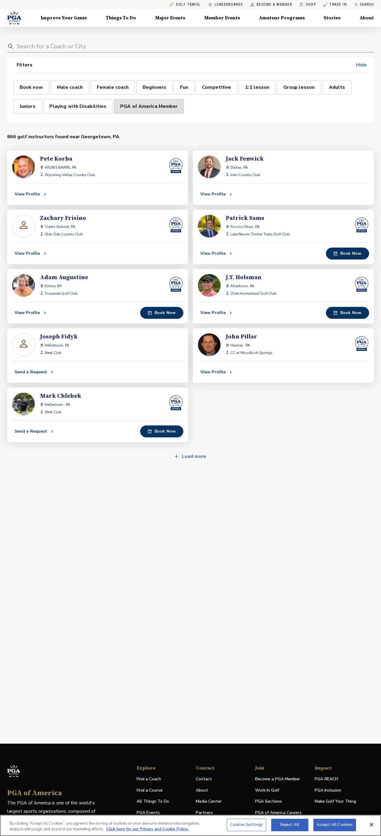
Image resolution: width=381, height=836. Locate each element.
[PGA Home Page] (14, 18)
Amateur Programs (282, 18)
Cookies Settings (246, 824)
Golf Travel (188, 5)
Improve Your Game (63, 18)
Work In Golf (267, 790)
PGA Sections (268, 801)
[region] (190, 825)
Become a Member (274, 5)
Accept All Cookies (335, 824)
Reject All (289, 824)
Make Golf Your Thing (335, 801)
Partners (204, 812)
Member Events (222, 18)
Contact (204, 779)
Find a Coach (149, 779)
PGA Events (148, 812)
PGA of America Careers (278, 813)
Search (367, 4)
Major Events (170, 18)
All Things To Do (153, 801)
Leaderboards (229, 5)
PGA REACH (326, 779)
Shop (307, 5)
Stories (332, 18)
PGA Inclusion (328, 790)
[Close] (371, 824)
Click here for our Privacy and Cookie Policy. (147, 829)
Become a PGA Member (277, 779)
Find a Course (150, 790)
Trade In (335, 5)
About (367, 18)
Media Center (209, 801)
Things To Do (121, 18)
